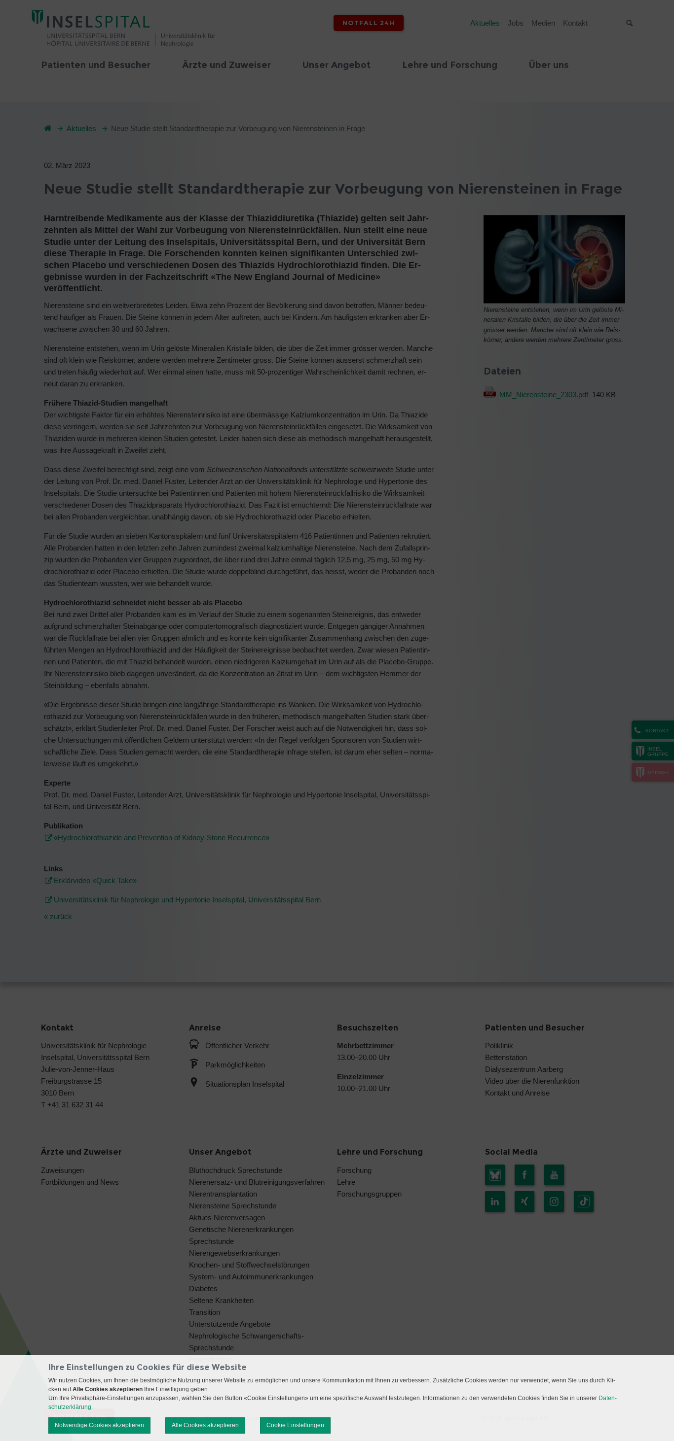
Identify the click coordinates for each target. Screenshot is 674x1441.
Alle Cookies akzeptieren (205, 1425)
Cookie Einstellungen (295, 1425)
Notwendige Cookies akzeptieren (99, 1425)
